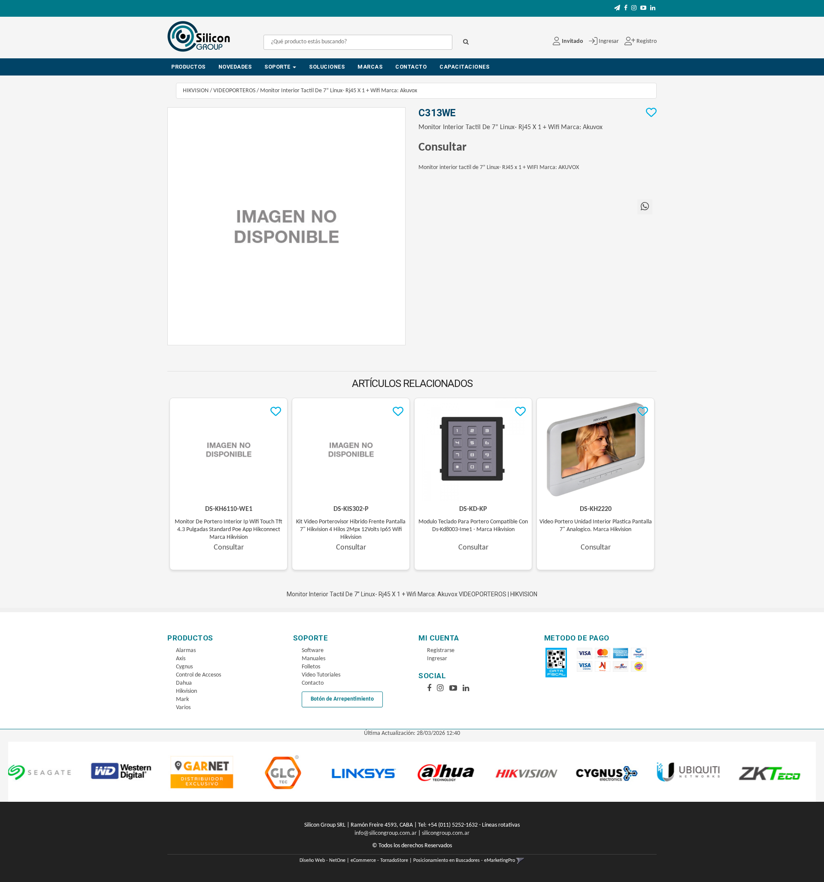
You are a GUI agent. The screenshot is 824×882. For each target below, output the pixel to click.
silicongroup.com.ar (446, 833)
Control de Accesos (198, 675)
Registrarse (440, 650)
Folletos (311, 667)
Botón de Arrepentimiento (342, 699)
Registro (646, 41)
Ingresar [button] (609, 41)
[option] (61, 772)
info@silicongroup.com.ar (385, 833)
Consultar (442, 148)
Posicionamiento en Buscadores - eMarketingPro (464, 860)
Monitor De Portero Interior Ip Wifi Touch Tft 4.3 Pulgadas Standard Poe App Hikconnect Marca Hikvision (228, 530)
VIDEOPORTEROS (234, 91)
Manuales (313, 658)
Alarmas (186, 650)
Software (313, 650)
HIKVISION (196, 91)
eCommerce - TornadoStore (379, 860)
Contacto (411, 66)
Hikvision (186, 691)
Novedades (235, 66)
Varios (183, 707)
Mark (182, 699)
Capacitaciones (464, 66)
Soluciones (327, 66)
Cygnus (184, 667)
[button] (617, 8)
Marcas (369, 66)
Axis (180, 658)
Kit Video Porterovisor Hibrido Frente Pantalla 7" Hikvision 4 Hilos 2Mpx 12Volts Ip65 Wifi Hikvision (351, 530)
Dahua (184, 683)
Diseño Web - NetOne (322, 860)
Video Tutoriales (321, 675)
